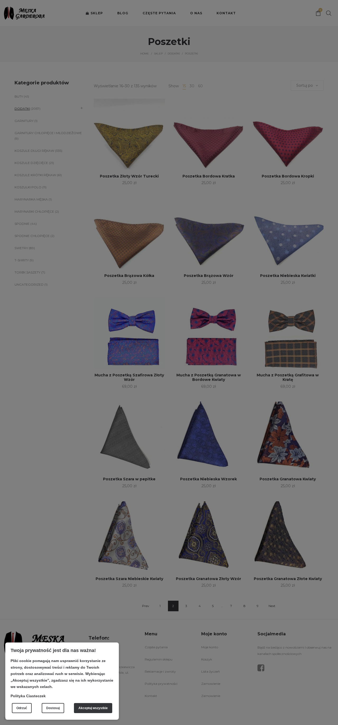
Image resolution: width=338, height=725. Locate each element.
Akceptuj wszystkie (93, 708)
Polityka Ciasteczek (28, 696)
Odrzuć (21, 708)
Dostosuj (53, 708)
